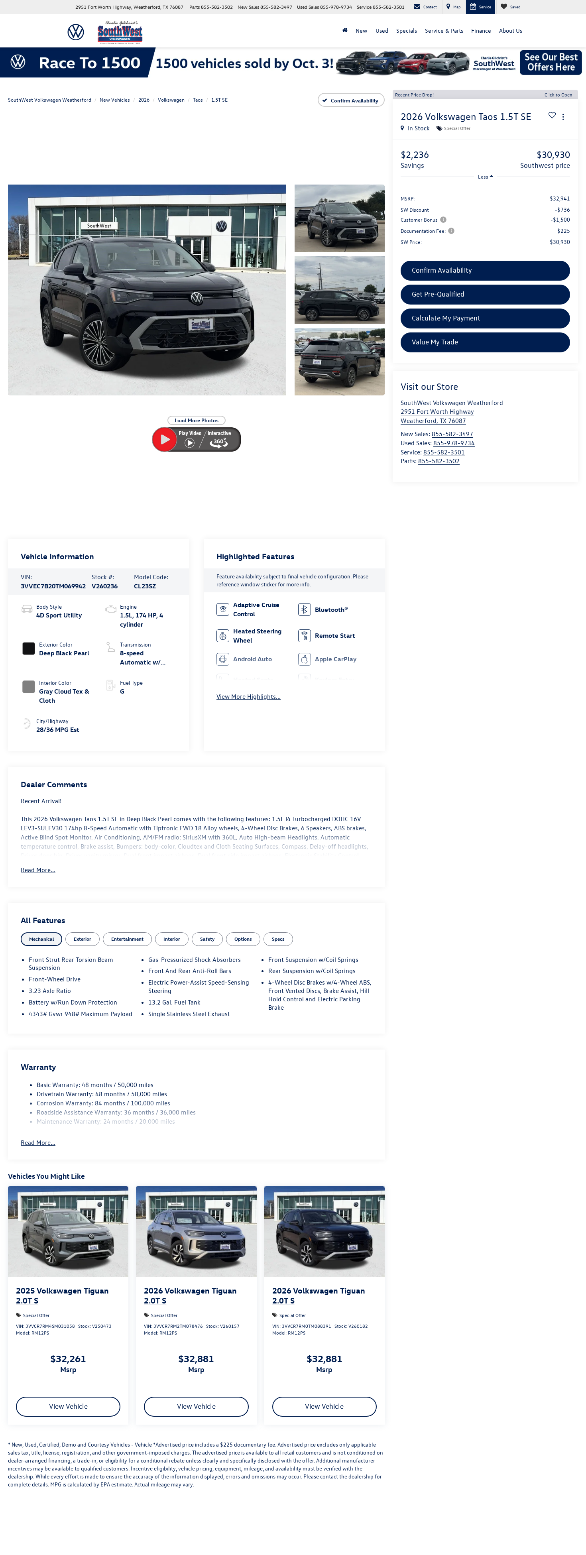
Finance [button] (481, 30)
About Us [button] (510, 30)
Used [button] (382, 30)
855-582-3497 (452, 434)
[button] (147, 290)
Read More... (38, 870)
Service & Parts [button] (444, 30)
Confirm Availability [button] (442, 270)
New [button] (362, 30)
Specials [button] (406, 30)
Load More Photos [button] (196, 420)
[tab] (41, 939)
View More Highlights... (248, 696)
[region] (485, 220)
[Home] (345, 30)
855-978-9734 (454, 443)
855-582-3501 (444, 452)
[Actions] (563, 117)
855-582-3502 (439, 461)
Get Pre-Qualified (438, 294)
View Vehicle (68, 1406)
